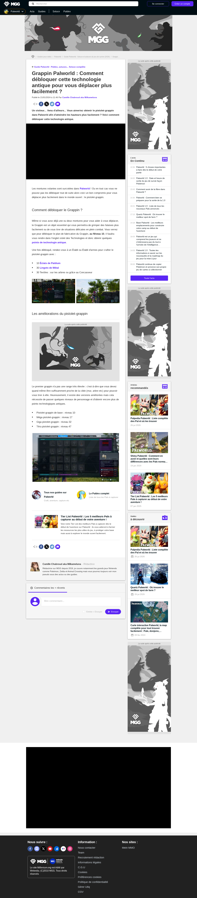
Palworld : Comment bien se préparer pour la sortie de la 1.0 (150, 198)
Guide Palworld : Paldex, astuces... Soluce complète (59, 67)
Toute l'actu (149, 278)
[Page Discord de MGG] (36, 848)
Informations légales (89, 862)
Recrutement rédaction (91, 857)
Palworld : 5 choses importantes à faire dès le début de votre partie (150, 170)
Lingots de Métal (49, 267)
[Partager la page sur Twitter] (46, 104)
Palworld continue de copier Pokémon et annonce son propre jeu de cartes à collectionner (151, 267)
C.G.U (81, 867)
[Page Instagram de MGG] (70, 848)
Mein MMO (128, 847)
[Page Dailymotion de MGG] (56, 848)
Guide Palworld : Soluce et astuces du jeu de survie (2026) (87, 57)
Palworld (57, 57)
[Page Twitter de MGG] (43, 848)
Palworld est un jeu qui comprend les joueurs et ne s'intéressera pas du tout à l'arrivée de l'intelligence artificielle (148, 240)
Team (81, 852)
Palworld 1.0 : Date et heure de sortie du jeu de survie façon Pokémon (150, 181)
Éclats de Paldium (50, 263)
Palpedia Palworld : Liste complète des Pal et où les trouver (149, 419)
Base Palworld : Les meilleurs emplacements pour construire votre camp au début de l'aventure (150, 227)
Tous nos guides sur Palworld (55, 494)
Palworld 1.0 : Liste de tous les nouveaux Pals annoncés (150, 207)
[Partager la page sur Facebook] (41, 104)
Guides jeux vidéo (44, 57)
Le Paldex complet (99, 493)
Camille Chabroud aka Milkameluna (79, 97)
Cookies (82, 872)
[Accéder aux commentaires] (57, 104)
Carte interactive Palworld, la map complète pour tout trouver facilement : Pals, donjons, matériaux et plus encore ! (149, 628)
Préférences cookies (89, 877)
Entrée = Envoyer (94, 612)
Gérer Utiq (84, 886)
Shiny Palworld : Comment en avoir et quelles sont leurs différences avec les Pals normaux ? (149, 459)
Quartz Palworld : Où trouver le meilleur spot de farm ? (150, 215)
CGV (81, 891)
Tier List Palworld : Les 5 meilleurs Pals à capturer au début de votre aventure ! (86, 518)
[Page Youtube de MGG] (50, 848)
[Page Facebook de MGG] (30, 848)
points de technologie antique (49, 242)
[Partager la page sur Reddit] (52, 104)
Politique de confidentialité (93, 882)
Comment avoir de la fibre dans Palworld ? (150, 190)
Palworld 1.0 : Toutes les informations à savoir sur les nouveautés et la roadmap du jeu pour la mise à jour (149, 254)
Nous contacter (86, 847)
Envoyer (114, 612)
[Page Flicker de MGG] (63, 848)
